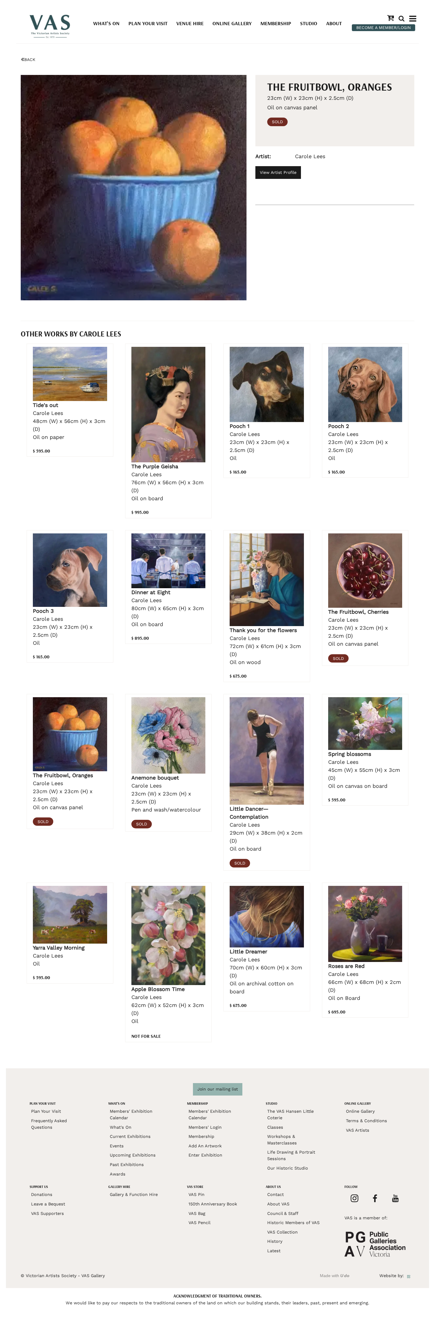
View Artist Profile (278, 172)
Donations (41, 1194)
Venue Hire (190, 23)
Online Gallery (232, 23)
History (274, 1241)
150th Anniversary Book (212, 1204)
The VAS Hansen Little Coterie (290, 1114)
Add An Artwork (205, 1146)
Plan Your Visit (147, 23)
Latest (274, 1250)
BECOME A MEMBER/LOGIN (383, 27)
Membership (275, 23)
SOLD (277, 121)
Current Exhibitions (130, 1136)
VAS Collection (282, 1232)
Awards (117, 1174)
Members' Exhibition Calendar (131, 1114)
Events (117, 1146)
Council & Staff (282, 1213)
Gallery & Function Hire (134, 1194)
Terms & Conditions (366, 1120)
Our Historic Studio (287, 1168)
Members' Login (205, 1127)
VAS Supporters (47, 1213)
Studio (308, 23)
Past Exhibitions (127, 1164)
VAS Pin (196, 1194)
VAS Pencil (199, 1222)
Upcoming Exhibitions (133, 1155)
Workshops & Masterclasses (282, 1139)
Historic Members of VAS (293, 1222)
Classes (275, 1127)
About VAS (278, 1204)
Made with (334, 1275)
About (334, 23)
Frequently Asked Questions (49, 1124)
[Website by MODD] (408, 1275)
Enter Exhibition (205, 1155)
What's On (106, 23)
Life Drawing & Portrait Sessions (291, 1155)
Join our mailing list (217, 1089)
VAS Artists (357, 1130)
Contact (275, 1194)
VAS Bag (196, 1213)
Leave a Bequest (48, 1204)
